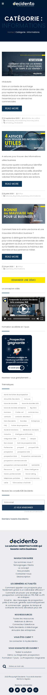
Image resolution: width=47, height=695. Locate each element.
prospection (8, 452)
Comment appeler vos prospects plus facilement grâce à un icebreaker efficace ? (23, 588)
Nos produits (23, 571)
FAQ (5, 425)
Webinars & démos (23, 621)
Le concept (23, 568)
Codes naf (19, 412)
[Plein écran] (42, 318)
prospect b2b (34, 447)
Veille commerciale (32, 478)
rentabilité (35, 465)
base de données (10, 403)
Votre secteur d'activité (21, 483)
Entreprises (35, 421)
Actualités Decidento (12, 399)
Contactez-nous (23, 574)
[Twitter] (17, 689)
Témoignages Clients (23, 565)
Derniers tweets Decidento (15, 519)
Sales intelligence (31, 469)
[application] (23, 309)
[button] (24, 309)
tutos (37, 120)
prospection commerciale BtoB (15, 465)
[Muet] (38, 318)
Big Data (16, 196)
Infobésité (6, 82)
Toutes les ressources (23, 618)
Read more (12, 108)
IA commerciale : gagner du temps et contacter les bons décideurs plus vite (23, 606)
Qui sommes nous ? (23, 562)
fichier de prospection (19, 425)
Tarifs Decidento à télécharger (23, 627)
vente (6, 483)
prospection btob (10, 456)
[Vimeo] (29, 689)
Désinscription (23, 576)
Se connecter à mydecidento (23, 641)
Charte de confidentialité (33, 511)
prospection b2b (24, 452)
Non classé (8, 443)
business (25, 196)
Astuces (8, 196)
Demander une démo (23, 280)
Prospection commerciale (31, 456)
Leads (23, 439)
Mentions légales (23, 679)
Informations (20, 120)
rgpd (18, 469)
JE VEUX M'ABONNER (23, 507)
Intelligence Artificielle (23, 434)
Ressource (8, 469)
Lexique (33, 439)
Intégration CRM (10, 439)
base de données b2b (30, 403)
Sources (30, 120)
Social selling (31, 474)
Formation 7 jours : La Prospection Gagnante (23, 658)
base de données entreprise (15, 408)
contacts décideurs (22, 417)
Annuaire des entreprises (23, 630)
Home (11, 32)
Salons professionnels (12, 474)
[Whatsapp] (35, 689)
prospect (20, 447)
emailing (9, 123)
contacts (7, 417)
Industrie (7, 434)
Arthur (20, 193)
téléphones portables (12, 478)
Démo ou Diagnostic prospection (23, 655)
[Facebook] (11, 689)
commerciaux (33, 412)
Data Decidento (10, 421)
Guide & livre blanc (11, 430)
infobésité (18, 123)
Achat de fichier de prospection (16, 395)
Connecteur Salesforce (23, 624)
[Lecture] (5, 318)
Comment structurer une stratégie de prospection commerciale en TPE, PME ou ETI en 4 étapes (23, 595)
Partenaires (8, 447)
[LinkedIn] (23, 689)
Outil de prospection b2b (26, 443)
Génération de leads (31, 430)
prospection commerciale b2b (15, 461)
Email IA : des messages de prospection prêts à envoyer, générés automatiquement (23, 601)
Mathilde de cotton (32, 118)
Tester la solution (23, 652)
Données (23, 421)
